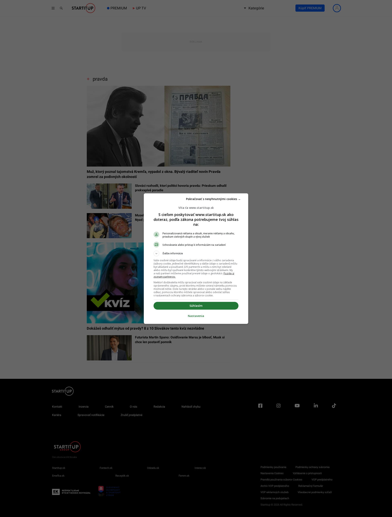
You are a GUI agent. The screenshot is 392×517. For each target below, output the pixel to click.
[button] (196, 253)
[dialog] (196, 258)
